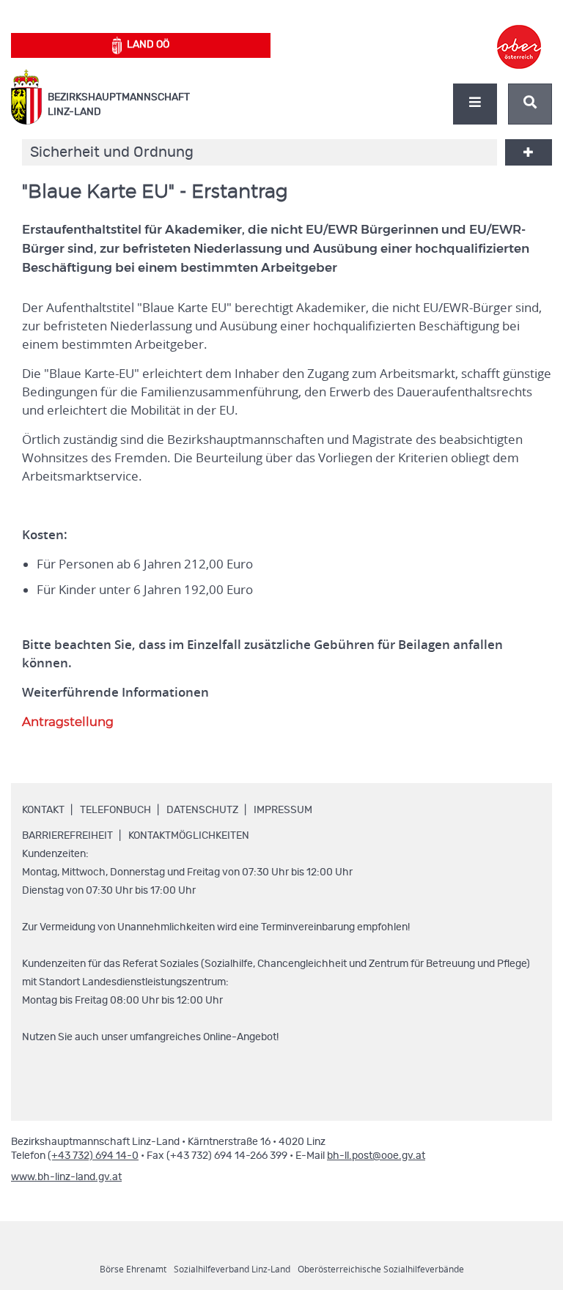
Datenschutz (202, 810)
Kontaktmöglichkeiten (188, 836)
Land (148, 45)
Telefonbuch (115, 810)
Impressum (283, 810)
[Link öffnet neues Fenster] (519, 34)
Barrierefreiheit (67, 836)
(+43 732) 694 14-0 (93, 1156)
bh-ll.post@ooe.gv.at (376, 1156)
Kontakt (43, 810)
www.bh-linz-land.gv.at (66, 1177)
